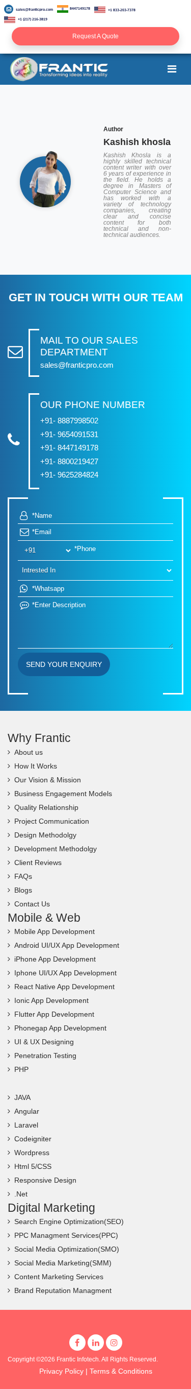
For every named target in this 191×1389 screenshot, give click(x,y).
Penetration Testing (45, 1055)
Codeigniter (32, 1139)
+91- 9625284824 (69, 474)
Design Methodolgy (45, 835)
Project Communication (51, 821)
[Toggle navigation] (172, 69)
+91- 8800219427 (69, 461)
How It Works (35, 766)
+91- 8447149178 (69, 447)
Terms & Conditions (121, 1371)
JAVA (22, 1097)
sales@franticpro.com (34, 9)
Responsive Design (45, 1180)
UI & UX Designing (44, 1042)
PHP (21, 1069)
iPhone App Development (55, 959)
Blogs (23, 890)
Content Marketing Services (58, 1277)
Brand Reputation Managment (63, 1290)
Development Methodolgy (55, 849)
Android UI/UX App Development (66, 945)
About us (28, 752)
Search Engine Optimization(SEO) (69, 1221)
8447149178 (80, 8)
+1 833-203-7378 (121, 10)
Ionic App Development (51, 1000)
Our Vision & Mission (47, 780)
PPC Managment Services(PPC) (66, 1235)
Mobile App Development (54, 931)
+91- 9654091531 (69, 434)
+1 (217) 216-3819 (32, 19)
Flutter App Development (54, 1014)
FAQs (23, 876)
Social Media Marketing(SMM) (63, 1263)
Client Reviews (38, 862)
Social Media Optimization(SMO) (66, 1249)
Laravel (26, 1125)
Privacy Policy (61, 1371)
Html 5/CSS (32, 1166)
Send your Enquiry (64, 664)
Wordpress (31, 1152)
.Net (21, 1194)
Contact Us (32, 904)
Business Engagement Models (63, 793)
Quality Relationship (46, 807)
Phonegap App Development (60, 1028)
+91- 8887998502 (69, 420)
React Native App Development (64, 987)
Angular (26, 1111)
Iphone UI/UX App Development (65, 973)
